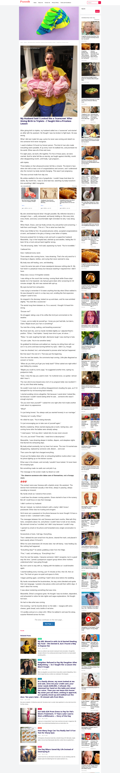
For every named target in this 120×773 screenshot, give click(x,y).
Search (83, 9)
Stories (25, 42)
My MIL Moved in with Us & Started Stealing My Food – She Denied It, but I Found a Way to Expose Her (57, 643)
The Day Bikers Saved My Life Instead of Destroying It (55, 750)
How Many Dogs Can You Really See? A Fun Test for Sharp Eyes (57, 731)
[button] (49, 23)
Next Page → (49, 624)
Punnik (22, 630)
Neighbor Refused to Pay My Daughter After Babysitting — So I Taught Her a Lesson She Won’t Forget (57, 664)
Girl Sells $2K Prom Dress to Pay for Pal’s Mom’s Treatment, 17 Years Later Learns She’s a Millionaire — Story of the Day (56, 713)
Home (21, 42)
